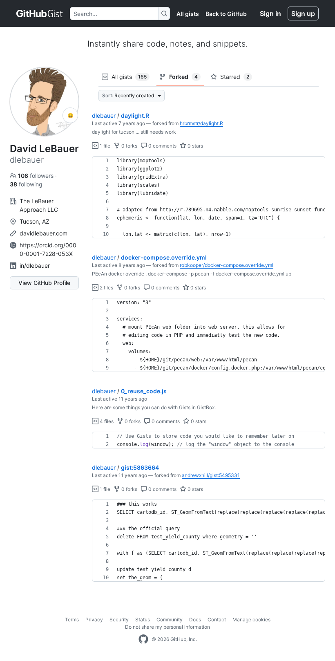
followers (36, 175)
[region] (208, 197)
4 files (106, 421)
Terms (72, 619)
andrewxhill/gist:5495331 (211, 475)
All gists (187, 13)
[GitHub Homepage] (143, 639)
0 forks (128, 146)
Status (142, 619)
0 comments (161, 146)
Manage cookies (251, 619)
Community (169, 619)
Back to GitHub (226, 13)
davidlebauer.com (43, 233)
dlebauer (104, 115)
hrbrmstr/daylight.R (201, 123)
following (26, 184)
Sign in (270, 13)
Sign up (303, 13)
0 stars (194, 146)
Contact (217, 619)
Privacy (94, 619)
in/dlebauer (35, 265)
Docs (195, 619)
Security (119, 619)
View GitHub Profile (44, 282)
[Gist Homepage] (39, 13)
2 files (105, 288)
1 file (104, 146)
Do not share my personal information (167, 627)
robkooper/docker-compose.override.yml (226, 265)
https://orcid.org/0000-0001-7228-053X (48, 249)
